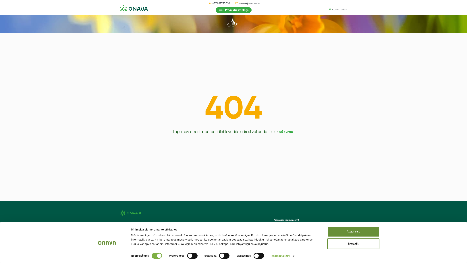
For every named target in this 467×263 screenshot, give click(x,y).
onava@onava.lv (249, 3)
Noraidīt (353, 243)
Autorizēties (339, 9)
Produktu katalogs (236, 10)
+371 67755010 (221, 3)
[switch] (192, 256)
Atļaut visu (353, 231)
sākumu (286, 132)
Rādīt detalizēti (280, 255)
